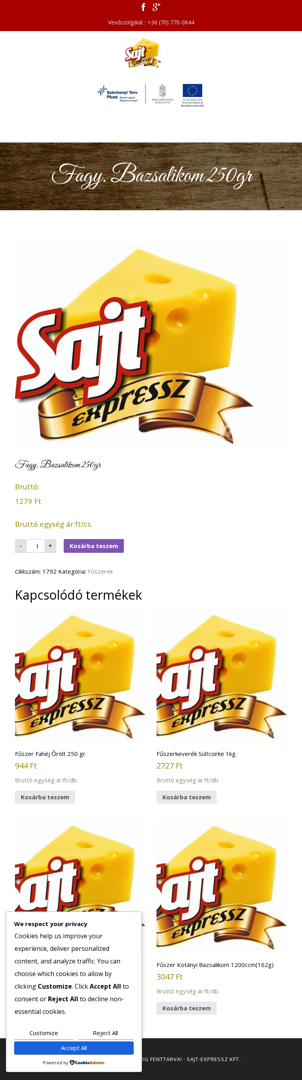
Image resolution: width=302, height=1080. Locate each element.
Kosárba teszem (94, 546)
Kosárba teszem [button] (45, 797)
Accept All (74, 1048)
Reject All (105, 1033)
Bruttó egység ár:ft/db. (51, 767)
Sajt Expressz (151, 53)
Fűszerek (100, 571)
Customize (43, 1033)
